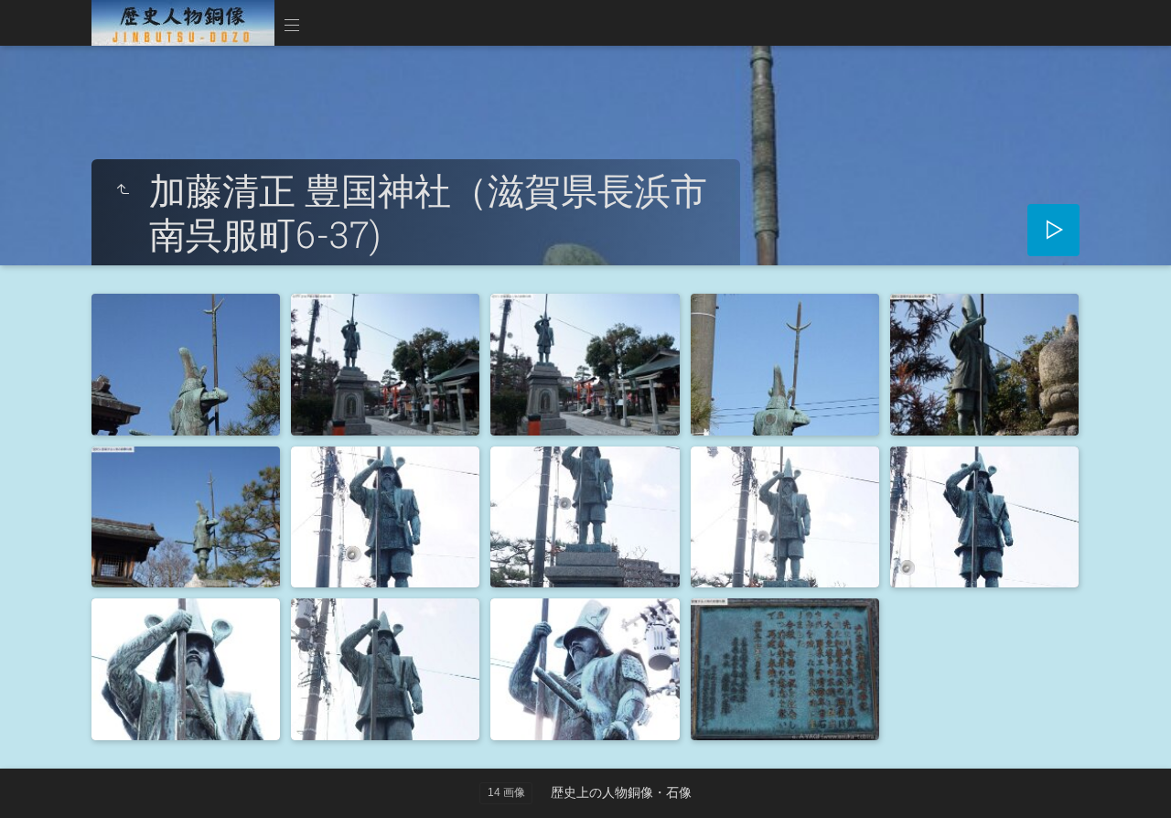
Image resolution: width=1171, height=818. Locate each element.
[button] (37, 781)
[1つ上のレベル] (122, 190)
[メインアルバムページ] (182, 23)
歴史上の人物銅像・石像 (621, 792)
